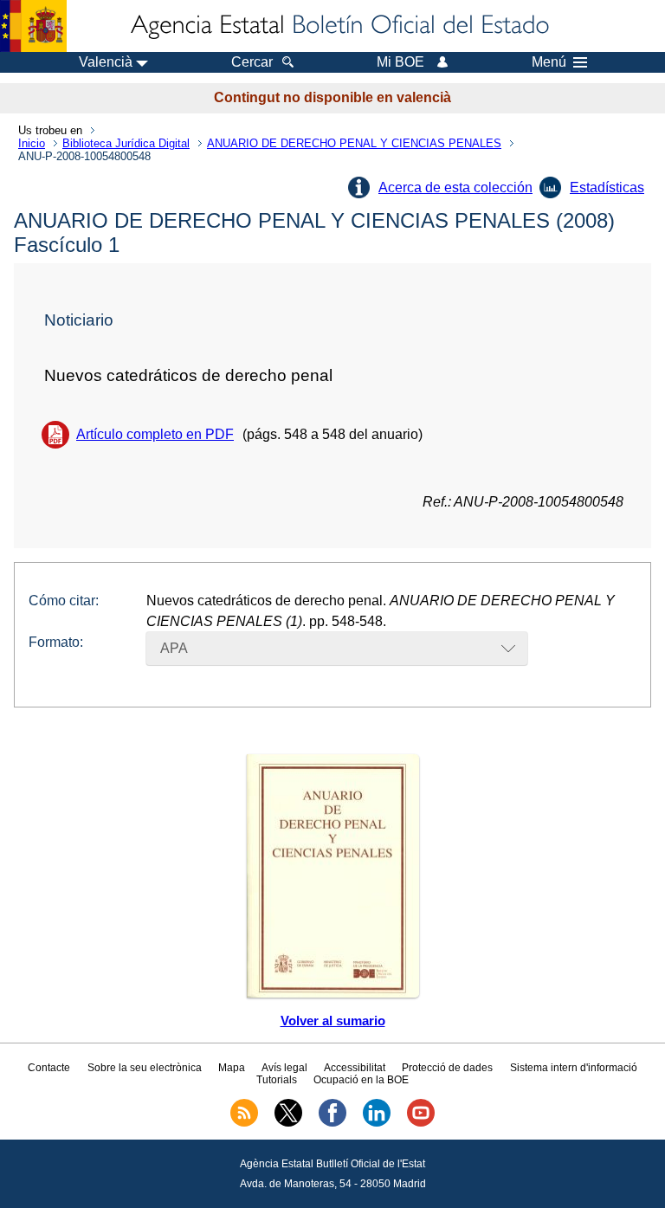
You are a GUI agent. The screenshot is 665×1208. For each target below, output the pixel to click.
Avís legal (284, 1068)
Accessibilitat (354, 1068)
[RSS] (244, 1123)
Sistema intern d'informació (573, 1068)
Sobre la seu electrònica (144, 1068)
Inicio (31, 143)
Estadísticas (607, 187)
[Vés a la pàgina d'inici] (338, 26)
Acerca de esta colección (455, 187)
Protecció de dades (447, 1068)
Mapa (231, 1068)
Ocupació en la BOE (361, 1080)
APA (174, 648)
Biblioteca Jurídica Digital (126, 143)
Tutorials (276, 1080)
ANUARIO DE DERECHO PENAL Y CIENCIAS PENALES (354, 143)
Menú (549, 62)
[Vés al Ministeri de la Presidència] (33, 26)
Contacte (49, 1068)
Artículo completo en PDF (155, 434)
